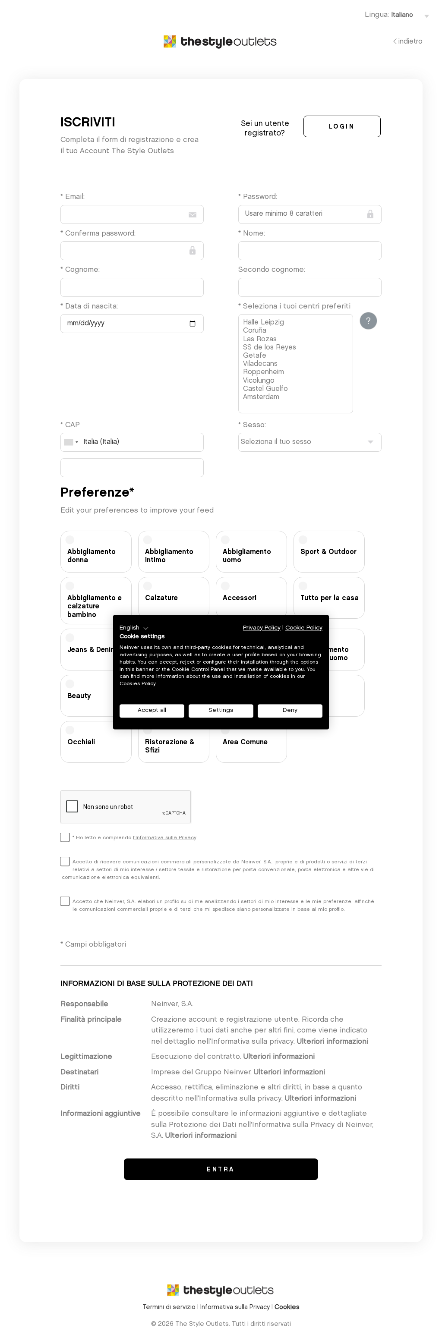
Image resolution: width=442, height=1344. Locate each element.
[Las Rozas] (296, 340)
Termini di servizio (169, 1307)
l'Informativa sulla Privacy (164, 837)
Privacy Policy (262, 628)
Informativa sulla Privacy (235, 1307)
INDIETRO (410, 41)
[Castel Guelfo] (296, 389)
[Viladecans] (296, 364)
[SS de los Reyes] (296, 348)
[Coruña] (296, 331)
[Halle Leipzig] (296, 323)
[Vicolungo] (296, 381)
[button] (134, 628)
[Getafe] (296, 356)
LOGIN (342, 127)
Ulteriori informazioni (332, 1041)
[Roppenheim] (296, 372)
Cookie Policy (303, 628)
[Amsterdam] (296, 397)
